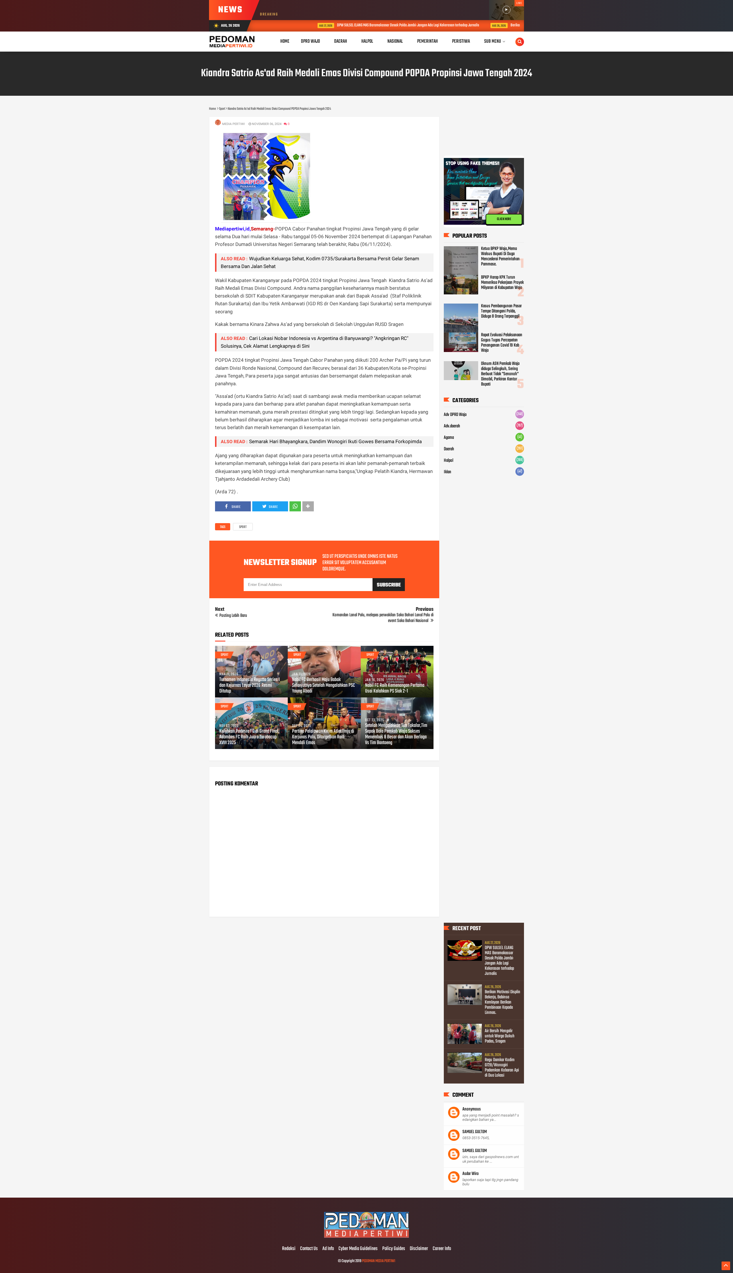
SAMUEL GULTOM (474, 1132)
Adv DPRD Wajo (455, 415)
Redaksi (288, 1249)
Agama (449, 437)
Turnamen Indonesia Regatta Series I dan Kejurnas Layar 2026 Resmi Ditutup (249, 685)
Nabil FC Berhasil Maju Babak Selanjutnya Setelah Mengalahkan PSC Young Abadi (323, 685)
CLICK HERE (504, 219)
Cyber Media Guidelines (358, 1249)
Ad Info (328, 1249)
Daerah (449, 449)
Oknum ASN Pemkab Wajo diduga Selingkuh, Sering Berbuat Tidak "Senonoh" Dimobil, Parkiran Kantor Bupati (500, 374)
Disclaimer (419, 1249)
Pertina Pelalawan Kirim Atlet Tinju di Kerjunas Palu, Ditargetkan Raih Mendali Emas (323, 737)
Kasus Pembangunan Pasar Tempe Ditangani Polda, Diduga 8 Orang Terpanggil (501, 311)
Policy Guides (393, 1249)
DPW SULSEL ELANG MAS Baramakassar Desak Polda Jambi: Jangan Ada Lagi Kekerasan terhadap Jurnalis (366, 25)
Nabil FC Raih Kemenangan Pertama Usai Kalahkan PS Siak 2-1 (394, 688)
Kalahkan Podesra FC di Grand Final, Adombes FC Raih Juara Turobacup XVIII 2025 (249, 737)
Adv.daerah (452, 426)
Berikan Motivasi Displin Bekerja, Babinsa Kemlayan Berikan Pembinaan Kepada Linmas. (502, 1002)
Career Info (442, 1249)
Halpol (448, 460)
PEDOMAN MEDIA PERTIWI (378, 1261)
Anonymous (471, 1109)
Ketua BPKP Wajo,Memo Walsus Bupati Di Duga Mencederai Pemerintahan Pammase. (500, 256)
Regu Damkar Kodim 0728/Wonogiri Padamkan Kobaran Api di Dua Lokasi (502, 1067)
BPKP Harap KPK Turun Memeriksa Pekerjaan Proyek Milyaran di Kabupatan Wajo (502, 283)
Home (284, 41)
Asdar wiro (470, 1173)
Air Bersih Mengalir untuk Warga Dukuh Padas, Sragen (500, 1036)
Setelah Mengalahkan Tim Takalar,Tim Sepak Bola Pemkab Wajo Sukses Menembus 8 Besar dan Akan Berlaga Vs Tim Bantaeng (396, 734)
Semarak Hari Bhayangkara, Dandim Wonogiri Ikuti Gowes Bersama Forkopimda (335, 441)
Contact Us (309, 1249)
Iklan (447, 472)
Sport (243, 527)
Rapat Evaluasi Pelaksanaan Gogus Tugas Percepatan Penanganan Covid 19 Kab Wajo (501, 342)
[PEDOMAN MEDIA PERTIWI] (366, 1237)
